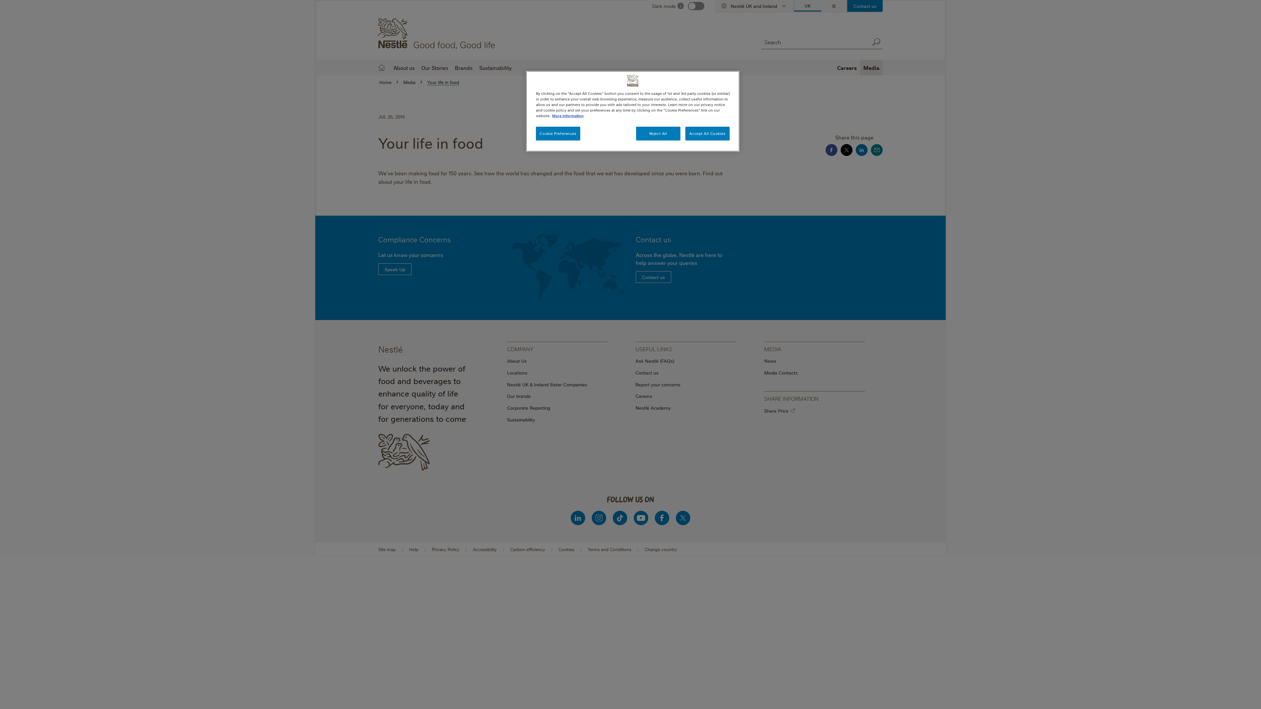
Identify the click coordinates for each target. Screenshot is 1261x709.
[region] (633, 111)
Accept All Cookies (707, 133)
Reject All (658, 133)
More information (568, 115)
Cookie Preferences (558, 133)
